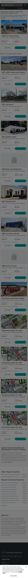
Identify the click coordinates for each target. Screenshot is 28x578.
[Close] (25, 567)
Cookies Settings (13, 575)
